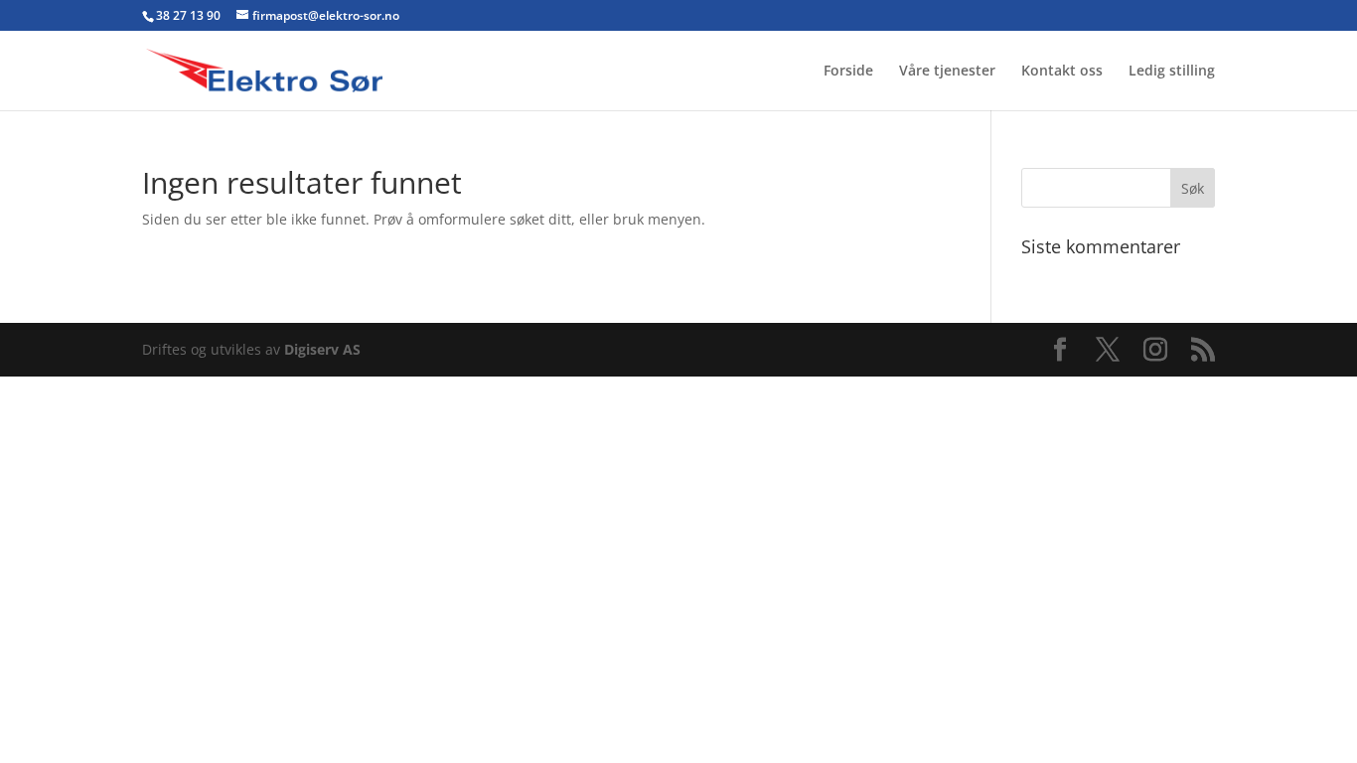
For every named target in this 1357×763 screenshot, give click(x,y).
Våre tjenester (947, 71)
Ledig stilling (1172, 71)
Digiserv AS (322, 349)
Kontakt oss (1062, 71)
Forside (848, 71)
